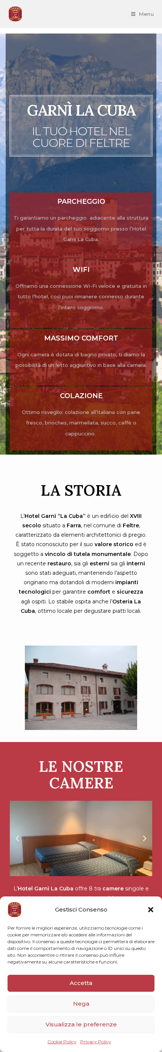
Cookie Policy (61, 1041)
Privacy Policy (95, 1041)
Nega (81, 1003)
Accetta (81, 982)
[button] (150, 909)
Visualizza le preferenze (81, 1024)
